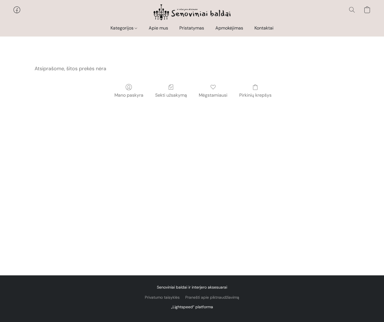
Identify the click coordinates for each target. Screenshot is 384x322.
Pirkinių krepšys (255, 95)
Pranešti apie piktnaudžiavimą (212, 297)
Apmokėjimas (229, 28)
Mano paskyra (128, 95)
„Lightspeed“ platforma (192, 306)
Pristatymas (191, 28)
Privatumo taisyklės (162, 297)
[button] (192, 12)
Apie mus (158, 28)
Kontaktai (264, 28)
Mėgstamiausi (213, 95)
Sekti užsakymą (171, 95)
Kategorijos (122, 28)
